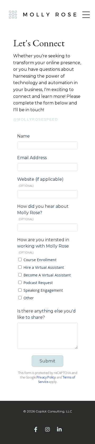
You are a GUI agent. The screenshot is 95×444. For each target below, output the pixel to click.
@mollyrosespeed (35, 119)
